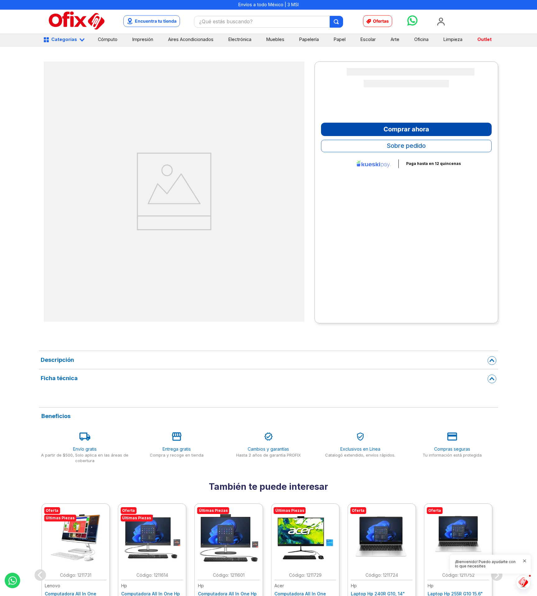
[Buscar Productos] (337, 21)
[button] (486, 564)
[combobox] (268, 22)
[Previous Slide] (40, 575)
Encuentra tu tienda (156, 21)
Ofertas (381, 21)
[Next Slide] (496, 575)
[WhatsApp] (12, 580)
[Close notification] (525, 561)
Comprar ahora (406, 129)
